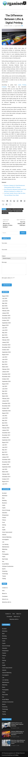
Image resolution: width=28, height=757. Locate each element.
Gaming (4, 525)
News (3, 551)
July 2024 (4, 357)
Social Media (5, 564)
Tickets (4, 576)
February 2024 (5, 369)
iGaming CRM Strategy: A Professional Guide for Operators (17, 733)
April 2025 (4, 335)
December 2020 (6, 459)
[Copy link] (10, 204)
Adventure (4, 495)
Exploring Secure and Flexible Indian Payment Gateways (17, 724)
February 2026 (5, 310)
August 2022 (5, 413)
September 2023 (6, 381)
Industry (4, 534)
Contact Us (5, 587)
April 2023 (4, 393)
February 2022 (5, 428)
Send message (6, 284)
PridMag (16, 755)
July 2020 (4, 469)
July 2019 (4, 484)
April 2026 (4, 305)
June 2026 (4, 301)
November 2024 (6, 347)
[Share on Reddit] (24, 201)
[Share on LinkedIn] (14, 201)
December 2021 (6, 432)
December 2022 (6, 403)
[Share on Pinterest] (21, 201)
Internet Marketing (6, 537)
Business (9, 209)
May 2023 (4, 391)
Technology (5, 573)
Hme (3, 590)
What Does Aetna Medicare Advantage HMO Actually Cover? (18, 742)
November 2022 (6, 406)
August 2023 (5, 384)
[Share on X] (10, 201)
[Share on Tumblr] (3, 204)
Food (3, 522)
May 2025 (4, 332)
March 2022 (5, 425)
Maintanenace (5, 547)
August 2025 (5, 325)
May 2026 (4, 303)
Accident (4, 493)
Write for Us (5, 599)
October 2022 (5, 408)
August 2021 (5, 442)
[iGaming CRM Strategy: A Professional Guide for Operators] (6, 737)
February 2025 (5, 340)
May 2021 (4, 449)
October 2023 (5, 379)
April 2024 (4, 364)
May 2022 (4, 420)
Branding (4, 500)
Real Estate (5, 559)
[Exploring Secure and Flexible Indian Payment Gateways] (6, 728)
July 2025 (4, 327)
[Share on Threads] (6, 204)
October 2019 (5, 479)
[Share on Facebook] (7, 201)
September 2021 (6, 440)
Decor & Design (6, 510)
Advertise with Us (6, 602)
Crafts (3, 505)
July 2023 (4, 386)
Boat (3, 498)
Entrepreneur (5, 515)
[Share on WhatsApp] (17, 201)
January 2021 (5, 457)
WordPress (9, 755)
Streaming (4, 571)
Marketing (4, 549)
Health (3, 529)
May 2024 (4, 362)
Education (4, 512)
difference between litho (17, 209)
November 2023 (6, 376)
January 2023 (5, 401)
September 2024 (6, 352)
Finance (4, 517)
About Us (4, 593)
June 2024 (4, 359)
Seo (3, 561)
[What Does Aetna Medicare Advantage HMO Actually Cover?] (6, 745)
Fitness (4, 520)
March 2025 (5, 337)
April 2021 (4, 452)
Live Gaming (5, 544)
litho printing (5, 213)
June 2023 (4, 388)
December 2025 (6, 315)
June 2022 (4, 418)
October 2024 (5, 349)
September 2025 (6, 323)
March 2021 (5, 454)
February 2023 (5, 398)
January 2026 (5, 313)
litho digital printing (18, 211)
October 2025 (5, 320)
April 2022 (4, 423)
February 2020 (5, 474)
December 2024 (6, 345)
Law (3, 542)
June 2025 (4, 330)
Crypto (3, 507)
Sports (4, 568)
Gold (3, 527)
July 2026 (4, 298)
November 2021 (6, 435)
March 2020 (5, 471)
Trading (4, 578)
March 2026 (5, 308)
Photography (5, 554)
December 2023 (6, 374)
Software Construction (7, 566)
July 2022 (4, 415)
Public (3, 556)
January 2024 (5, 371)
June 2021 (4, 447)
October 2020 (5, 464)
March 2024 (5, 366)
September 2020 (6, 467)
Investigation (5, 539)
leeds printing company (7, 211)
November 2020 (6, 462)
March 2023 (5, 396)
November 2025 (6, 318)
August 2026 (5, 296)
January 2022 (5, 430)
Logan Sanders (17, 25)
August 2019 (5, 481)
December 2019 (6, 476)
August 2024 (5, 354)
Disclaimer (5, 596)
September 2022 (6, 410)
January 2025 (5, 342)
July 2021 (4, 445)
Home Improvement (7, 532)
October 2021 (5, 437)
